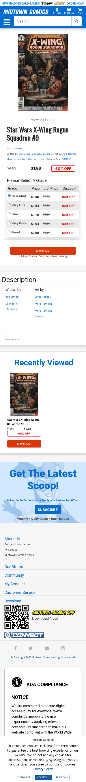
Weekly (22, 518)
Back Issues (60, 518)
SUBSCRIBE (48, 509)
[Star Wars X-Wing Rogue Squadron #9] (24, 394)
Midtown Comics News (19, 555)
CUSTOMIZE (24, 777)
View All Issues (43, 120)
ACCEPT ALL (43, 777)
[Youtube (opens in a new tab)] (47, 648)
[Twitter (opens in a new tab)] (30, 648)
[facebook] (15, 648)
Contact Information (17, 544)
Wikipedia (10, 549)
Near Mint (18, 196)
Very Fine (18, 205)
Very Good (19, 223)
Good (15, 232)
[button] (57, 12)
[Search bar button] (76, 21)
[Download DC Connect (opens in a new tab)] (44, 635)
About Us (12, 539)
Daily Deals (39, 518)
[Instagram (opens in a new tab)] (63, 648)
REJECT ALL (62, 777)
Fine (14, 214)
